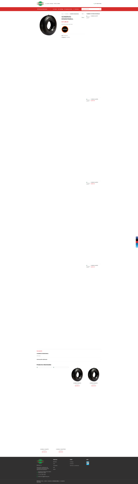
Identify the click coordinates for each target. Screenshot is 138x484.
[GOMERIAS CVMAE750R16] (60, 407)
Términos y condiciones (74, 465)
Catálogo (71, 461)
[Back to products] (82, 14)
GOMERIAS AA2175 (94, 16)
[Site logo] (40, 3)
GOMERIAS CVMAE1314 (44, 449)
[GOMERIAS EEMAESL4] (93, 374)
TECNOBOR (55, 465)
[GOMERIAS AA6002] (88, 305)
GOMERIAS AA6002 (94, 265)
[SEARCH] (100, 9)
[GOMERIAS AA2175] (88, 56)
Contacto (72, 463)
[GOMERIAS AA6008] (88, 139)
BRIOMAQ (55, 461)
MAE (54, 467)
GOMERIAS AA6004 (94, 182)
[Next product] (84, 14)
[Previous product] (81, 14)
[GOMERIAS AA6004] (88, 222)
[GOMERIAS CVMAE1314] (44, 407)
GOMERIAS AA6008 (94, 99)
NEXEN (54, 469)
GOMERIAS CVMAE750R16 (61, 449)
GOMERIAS (67, 13)
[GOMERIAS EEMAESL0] (77, 374)
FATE (54, 463)
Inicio (62, 13)
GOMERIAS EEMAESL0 (77, 383)
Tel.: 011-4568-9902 (42, 474)
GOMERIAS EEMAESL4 (94, 383)
